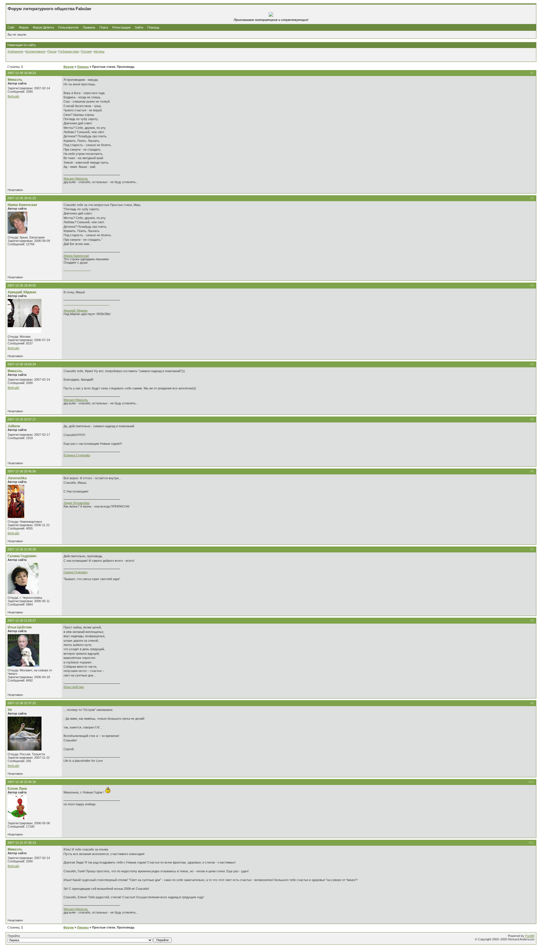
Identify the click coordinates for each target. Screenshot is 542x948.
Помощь (153, 27)
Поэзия (86, 51)
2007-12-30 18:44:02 (21, 285)
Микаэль (15, 80)
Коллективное (35, 51)
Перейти (14, 936)
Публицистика (68, 51)
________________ (77, 269)
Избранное (15, 51)
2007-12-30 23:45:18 (21, 782)
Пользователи (68, 27)
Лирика (83, 66)
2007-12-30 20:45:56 (21, 471)
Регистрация (121, 27)
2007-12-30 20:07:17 (21, 419)
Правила (89, 27)
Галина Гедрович (22, 556)
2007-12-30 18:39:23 (21, 73)
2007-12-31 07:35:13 (21, 842)
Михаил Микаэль (76, 178)
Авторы (99, 51)
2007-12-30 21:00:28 (21, 549)
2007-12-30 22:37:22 (21, 703)
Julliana (14, 426)
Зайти (139, 27)
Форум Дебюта (44, 27)
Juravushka (17, 478)
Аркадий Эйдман (22, 292)
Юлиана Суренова (77, 455)
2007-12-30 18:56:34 (21, 364)
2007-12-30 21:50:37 (21, 620)
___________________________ (86, 303)
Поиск (103, 27)
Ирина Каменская (22, 205)
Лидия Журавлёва (76, 503)
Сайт (12, 27)
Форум (24, 27)
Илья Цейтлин (20, 627)
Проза (51, 51)
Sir (10, 710)
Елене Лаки (17, 789)
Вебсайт (13, 96)
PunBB (529, 936)
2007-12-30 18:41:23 (21, 198)
